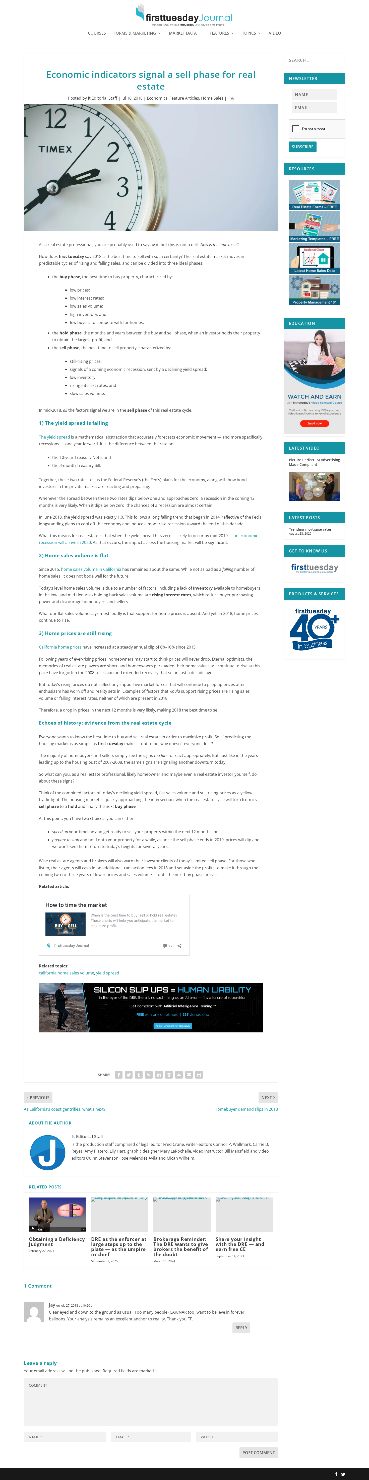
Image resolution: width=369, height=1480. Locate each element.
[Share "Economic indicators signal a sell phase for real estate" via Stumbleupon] (179, 1075)
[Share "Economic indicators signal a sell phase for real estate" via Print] (199, 1075)
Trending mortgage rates (310, 529)
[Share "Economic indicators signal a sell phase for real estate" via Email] (189, 1075)
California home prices (60, 647)
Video (275, 33)
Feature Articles (184, 98)
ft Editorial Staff (102, 98)
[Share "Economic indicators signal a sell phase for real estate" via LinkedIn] (159, 1075)
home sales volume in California (91, 569)
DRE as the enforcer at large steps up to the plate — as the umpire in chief (118, 1247)
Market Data (183, 33)
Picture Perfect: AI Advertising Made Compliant (314, 462)
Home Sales (212, 98)
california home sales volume (66, 973)
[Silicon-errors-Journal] (151, 1037)
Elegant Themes (56, 1474)
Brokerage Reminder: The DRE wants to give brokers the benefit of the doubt (180, 1247)
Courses (97, 33)
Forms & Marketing (134, 33)
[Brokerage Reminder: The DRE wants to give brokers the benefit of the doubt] (182, 1214)
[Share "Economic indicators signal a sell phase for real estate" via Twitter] (129, 1075)
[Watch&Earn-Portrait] (314, 433)
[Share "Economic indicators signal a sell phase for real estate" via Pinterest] (149, 1075)
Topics (249, 33)
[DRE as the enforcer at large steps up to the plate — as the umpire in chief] (119, 1214)
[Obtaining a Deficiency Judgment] (57, 1214)
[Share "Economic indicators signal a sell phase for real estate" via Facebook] (119, 1075)
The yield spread (54, 437)
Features (219, 33)
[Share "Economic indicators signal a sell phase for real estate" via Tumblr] (139, 1075)
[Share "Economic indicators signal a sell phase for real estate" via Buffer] (169, 1075)
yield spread (107, 973)
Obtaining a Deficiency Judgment (57, 1241)
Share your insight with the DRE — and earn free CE (240, 1244)
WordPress (97, 1474)
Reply (241, 1327)
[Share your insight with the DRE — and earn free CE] (244, 1214)
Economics (157, 98)
